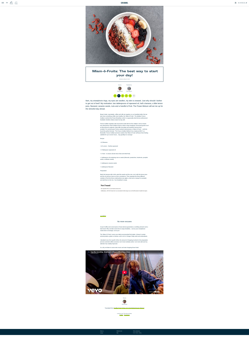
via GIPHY (103, 216)
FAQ (117, 332)
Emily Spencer (129, 91)
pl (122, 95)
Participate (11, 3)
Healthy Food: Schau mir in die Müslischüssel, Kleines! (129, 308)
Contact (101, 332)
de (119, 95)
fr (126, 95)
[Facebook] (238, 2)
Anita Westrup (119, 91)
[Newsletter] (246, 2)
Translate (16, 3)
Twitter (121, 315)
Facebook (127, 315)
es (130, 95)
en (7, 2)
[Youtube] (244, 2)
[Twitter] (240, 2)
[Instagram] (242, 2)
